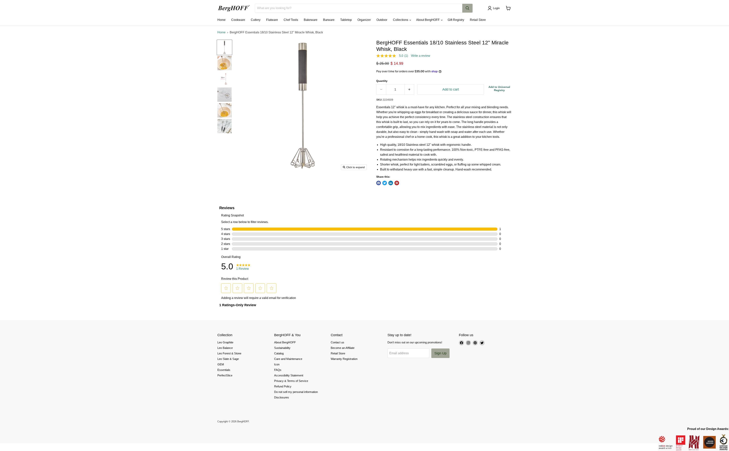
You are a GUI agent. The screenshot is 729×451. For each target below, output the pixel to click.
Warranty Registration (344, 358)
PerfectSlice (224, 375)
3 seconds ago (499, 88)
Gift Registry (456, 19)
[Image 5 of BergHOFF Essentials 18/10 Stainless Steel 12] (224, 110)
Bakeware (310, 19)
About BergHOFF (428, 19)
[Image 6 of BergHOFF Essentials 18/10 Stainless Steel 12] (224, 126)
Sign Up (440, 353)
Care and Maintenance (288, 358)
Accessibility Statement (288, 375)
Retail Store (478, 19)
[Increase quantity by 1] (409, 89)
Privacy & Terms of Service (291, 380)
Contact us (337, 342)
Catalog (279, 353)
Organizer (364, 19)
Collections (401, 19)
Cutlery (255, 19)
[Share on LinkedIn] (390, 183)
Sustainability (282, 347)
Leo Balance (225, 347)
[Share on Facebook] (378, 183)
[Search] (467, 8)
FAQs (277, 369)
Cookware (238, 19)
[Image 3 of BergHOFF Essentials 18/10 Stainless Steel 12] (224, 78)
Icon (276, 364)
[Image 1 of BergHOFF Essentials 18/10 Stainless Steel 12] (224, 47)
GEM (220, 364)
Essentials (223, 369)
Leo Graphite (225, 342)
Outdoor (381, 19)
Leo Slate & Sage (228, 358)
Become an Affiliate (342, 347)
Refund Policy (282, 386)
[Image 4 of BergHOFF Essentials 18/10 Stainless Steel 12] (224, 94)
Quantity (381, 80)
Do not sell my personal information (296, 391)
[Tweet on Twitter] (384, 183)
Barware (329, 19)
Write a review (420, 55)
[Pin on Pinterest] (396, 183)
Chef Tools (291, 19)
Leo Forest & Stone (229, 353)
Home (221, 19)
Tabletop (346, 19)
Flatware (272, 19)
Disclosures (281, 397)
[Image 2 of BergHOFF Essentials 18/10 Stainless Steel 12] (224, 63)
